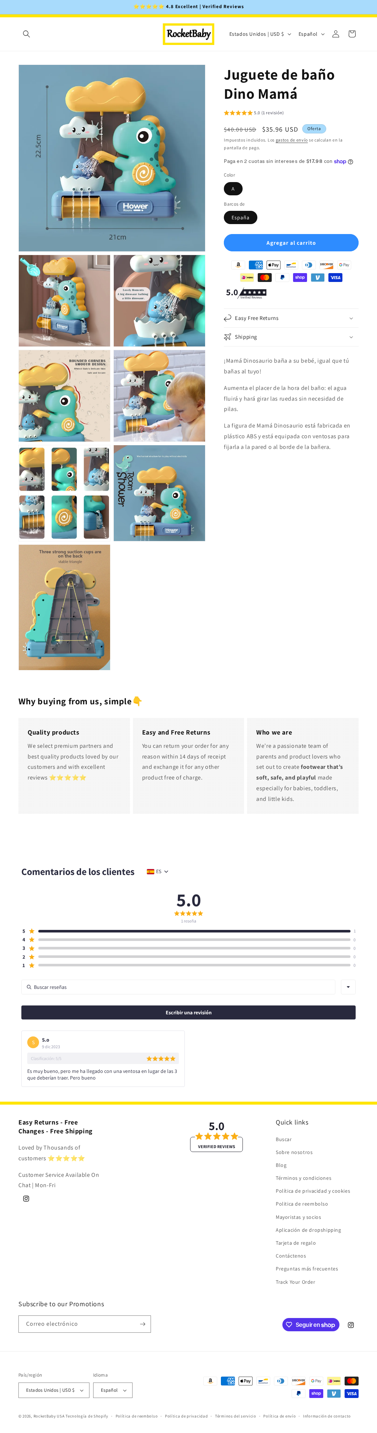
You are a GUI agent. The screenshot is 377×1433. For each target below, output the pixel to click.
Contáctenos (291, 1255)
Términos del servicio (235, 1416)
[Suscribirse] (142, 1324)
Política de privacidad (186, 1416)
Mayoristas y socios (298, 1217)
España (241, 217)
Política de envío (279, 1416)
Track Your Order (296, 1282)
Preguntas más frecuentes (307, 1268)
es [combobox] (158, 871)
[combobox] (348, 987)
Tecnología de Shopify (87, 1416)
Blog (281, 1165)
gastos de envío (292, 140)
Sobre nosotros (294, 1152)
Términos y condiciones (303, 1178)
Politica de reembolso (302, 1203)
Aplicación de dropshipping (308, 1230)
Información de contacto (327, 1416)
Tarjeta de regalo (296, 1243)
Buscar (284, 1139)
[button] (26, 34)
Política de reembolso (137, 1416)
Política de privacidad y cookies (313, 1191)
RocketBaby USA (49, 1416)
